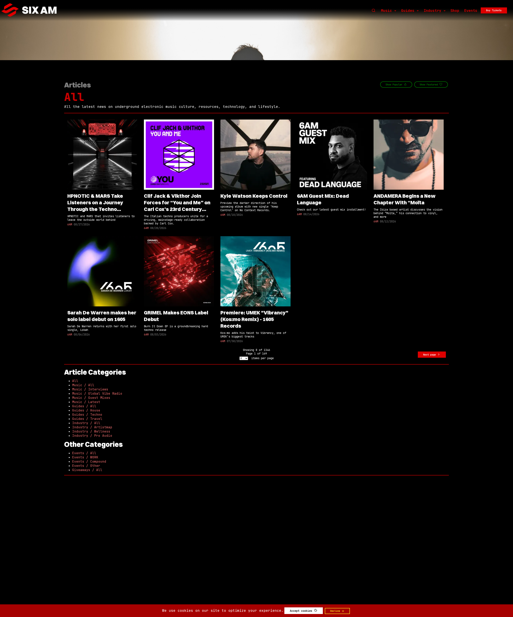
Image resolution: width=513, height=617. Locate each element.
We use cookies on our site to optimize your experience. (222, 610)
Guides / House (86, 410)
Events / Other (86, 466)
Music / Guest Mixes (91, 398)
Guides (407, 10)
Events (470, 10)
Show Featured (429, 84)
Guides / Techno (87, 414)
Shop (454, 10)
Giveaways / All (87, 470)
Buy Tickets (494, 10)
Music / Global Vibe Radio (97, 393)
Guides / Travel (87, 419)
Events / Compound (89, 461)
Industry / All (86, 423)
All (74, 97)
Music (386, 10)
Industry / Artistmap (92, 427)
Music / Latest (86, 402)
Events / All (84, 453)
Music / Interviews (90, 389)
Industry (432, 10)
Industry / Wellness (91, 431)
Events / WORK (85, 457)
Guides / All (84, 406)
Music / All (83, 385)
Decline (335, 611)
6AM (69, 224)
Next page (430, 354)
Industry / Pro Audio (92, 436)
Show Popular (395, 84)
